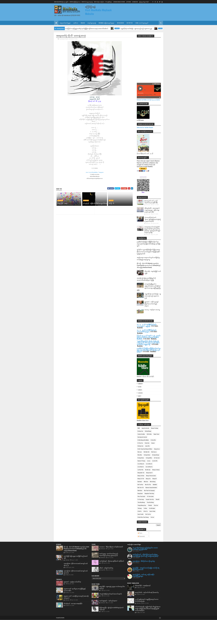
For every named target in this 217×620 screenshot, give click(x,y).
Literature (71, 39)
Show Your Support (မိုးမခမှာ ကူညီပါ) (61, 1)
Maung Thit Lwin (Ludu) (151, 475)
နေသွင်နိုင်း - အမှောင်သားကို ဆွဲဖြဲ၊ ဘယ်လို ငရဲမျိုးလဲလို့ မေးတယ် (145, 568)
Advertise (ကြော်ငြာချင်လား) (75, 1)
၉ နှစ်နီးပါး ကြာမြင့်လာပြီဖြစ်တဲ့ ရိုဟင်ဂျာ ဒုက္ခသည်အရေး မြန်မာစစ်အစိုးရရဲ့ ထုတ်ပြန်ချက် (148, 244)
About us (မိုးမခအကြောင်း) (99, 1)
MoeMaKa (155, 484)
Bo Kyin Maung (148, 431)
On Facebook (120, 23)
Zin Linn (152, 517)
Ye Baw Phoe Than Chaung (143, 517)
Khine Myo (140, 455)
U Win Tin (145, 511)
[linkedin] (157, 2)
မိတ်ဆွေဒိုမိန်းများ (108, 1)
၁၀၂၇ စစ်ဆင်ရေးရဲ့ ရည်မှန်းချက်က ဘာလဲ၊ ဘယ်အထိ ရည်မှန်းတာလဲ (145, 548)
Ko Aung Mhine (149, 458)
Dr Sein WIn (153, 440)
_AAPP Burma (128, 1)
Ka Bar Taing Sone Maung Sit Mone (145, 449)
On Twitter (129, 23)
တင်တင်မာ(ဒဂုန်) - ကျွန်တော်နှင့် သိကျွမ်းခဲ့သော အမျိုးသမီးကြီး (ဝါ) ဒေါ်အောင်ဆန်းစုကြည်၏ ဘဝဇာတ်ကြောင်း (147, 608)
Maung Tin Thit (141, 478)
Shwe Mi (157, 499)
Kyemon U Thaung (141, 461)
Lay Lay (148, 461)
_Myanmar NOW (135, 1)
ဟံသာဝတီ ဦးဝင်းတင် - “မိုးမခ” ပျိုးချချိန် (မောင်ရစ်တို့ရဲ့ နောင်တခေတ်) (152, 219)
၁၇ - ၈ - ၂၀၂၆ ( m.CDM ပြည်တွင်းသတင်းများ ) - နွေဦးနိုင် (147, 325)
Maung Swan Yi (149, 472)
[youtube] (162, 2)
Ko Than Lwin (157, 458)
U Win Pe (139, 511)
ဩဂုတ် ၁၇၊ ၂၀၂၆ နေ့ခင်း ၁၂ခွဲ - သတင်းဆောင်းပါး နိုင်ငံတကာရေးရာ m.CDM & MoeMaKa (148, 337)
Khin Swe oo (153, 452)
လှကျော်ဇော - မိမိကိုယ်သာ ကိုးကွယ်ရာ (143, 561)
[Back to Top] (160, 618)
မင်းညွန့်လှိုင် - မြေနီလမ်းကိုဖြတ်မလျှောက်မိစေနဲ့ (95, 203)
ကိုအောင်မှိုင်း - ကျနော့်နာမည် (143, 585)
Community (140, 383)
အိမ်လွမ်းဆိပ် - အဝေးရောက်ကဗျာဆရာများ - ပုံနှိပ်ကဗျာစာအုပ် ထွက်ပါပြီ (152, 210)
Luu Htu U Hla (140, 469)
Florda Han (147, 443)
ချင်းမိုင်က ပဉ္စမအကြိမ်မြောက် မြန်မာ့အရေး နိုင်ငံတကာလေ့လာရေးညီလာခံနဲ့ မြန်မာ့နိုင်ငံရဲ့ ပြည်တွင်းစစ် (148, 251)
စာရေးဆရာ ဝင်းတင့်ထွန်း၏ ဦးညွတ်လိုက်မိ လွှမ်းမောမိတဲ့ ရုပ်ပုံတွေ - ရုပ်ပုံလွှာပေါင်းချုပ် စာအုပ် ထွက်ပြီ (152, 229)
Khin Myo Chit (146, 452)
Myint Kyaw (140, 490)
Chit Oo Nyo (149, 434)
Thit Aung (140, 508)
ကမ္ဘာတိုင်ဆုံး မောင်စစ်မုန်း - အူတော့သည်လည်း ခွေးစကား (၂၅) (115, 28)
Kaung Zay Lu (157, 449)
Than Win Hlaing (150, 502)
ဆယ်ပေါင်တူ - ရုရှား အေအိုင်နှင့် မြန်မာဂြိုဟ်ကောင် (155, 28)
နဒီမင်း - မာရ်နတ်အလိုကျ (106, 568)
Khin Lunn (140, 452)
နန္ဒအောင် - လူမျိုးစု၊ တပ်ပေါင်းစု (72, 582)
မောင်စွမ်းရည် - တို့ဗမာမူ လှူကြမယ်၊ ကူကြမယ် (111, 561)
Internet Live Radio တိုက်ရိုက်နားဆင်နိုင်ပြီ (148, 100)
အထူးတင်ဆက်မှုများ (65, 23)
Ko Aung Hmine (147, 455)
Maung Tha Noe (141, 475)
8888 (139, 428)
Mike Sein (146, 481)
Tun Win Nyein (152, 508)
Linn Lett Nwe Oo (149, 466)
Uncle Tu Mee (152, 511)
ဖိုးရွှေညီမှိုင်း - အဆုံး (62, 203)
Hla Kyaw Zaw (140, 446)
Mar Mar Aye (147, 469)
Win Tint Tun (148, 514)
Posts (140, 533)
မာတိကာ (75, 23)
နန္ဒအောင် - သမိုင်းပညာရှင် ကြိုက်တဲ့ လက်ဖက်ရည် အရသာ (151, 304)
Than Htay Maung (141, 502)
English (83, 23)
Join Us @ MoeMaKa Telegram (95, 172)
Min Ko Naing (152, 481)
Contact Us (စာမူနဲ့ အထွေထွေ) (87, 1)
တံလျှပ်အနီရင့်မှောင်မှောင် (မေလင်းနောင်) (110, 594)
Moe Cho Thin (148, 484)
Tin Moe (145, 508)
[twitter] (160, 2)
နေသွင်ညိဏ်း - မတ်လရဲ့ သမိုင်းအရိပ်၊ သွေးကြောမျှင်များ (143, 575)
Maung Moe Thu (141, 472)
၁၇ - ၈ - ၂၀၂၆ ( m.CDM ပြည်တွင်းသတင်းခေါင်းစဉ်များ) (147, 331)
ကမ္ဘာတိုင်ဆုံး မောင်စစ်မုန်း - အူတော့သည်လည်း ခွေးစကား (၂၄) (152, 296)
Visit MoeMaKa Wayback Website (98, 12)
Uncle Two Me (140, 514)
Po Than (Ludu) (150, 496)
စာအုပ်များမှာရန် (92, 23)
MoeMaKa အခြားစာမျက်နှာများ (106, 23)
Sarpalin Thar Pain (150, 499)
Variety (139, 396)
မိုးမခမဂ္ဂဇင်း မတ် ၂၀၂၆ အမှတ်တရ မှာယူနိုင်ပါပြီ (150, 202)
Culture (139, 386)
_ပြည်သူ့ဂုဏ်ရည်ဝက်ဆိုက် (144, 1)
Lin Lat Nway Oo (141, 463)
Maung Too (148, 478)
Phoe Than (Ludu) (141, 496)
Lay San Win (154, 461)
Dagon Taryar (156, 434)
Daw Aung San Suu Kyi (142, 437)
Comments (142, 536)
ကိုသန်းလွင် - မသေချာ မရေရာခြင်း (73, 603)
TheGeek (150, 505)
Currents (140, 390)
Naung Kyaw (140, 493)
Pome (76, 39)
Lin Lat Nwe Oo (149, 463)
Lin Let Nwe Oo (141, 466)
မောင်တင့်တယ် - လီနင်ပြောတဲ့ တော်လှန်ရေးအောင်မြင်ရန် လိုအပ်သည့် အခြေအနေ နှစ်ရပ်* (145, 555)
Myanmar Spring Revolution (151, 487)
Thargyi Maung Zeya (142, 505)
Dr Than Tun (140, 443)
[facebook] (153, 2)
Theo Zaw (156, 505)
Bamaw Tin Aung (154, 428)
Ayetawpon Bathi (63, 39)
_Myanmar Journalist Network (119, 1)
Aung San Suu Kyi (145, 428)
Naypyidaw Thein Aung (149, 493)
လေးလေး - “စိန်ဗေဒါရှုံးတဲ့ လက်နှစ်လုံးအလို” (111, 547)
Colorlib (62, 617)
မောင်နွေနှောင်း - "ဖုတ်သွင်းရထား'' (108, 601)
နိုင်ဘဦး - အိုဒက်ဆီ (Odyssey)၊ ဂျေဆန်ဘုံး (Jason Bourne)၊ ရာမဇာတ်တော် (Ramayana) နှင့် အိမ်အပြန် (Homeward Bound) (149, 265)
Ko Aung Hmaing (155, 455)
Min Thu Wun (140, 484)
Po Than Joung (141, 499)
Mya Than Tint (141, 487)
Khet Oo (111, 200)
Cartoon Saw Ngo (141, 434)
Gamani (153, 443)
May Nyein (140, 481)
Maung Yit (154, 478)
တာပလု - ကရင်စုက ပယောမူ (152, 309)
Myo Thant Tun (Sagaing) (149, 490)
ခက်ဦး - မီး (111, 203)
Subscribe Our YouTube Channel (145, 127)
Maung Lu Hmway (155, 469)
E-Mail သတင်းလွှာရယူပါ (141, 23)
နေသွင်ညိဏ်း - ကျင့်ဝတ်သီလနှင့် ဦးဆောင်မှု (147, 592)
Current (96, 28)
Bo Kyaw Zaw (140, 431)
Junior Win (147, 446)
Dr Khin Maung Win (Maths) (143, 440)
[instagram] (155, 2)
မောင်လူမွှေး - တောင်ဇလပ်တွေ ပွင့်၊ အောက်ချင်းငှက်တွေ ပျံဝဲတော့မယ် (108, 554)
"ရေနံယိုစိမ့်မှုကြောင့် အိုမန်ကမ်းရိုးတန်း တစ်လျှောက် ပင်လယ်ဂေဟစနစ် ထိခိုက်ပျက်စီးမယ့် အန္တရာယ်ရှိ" (148, 342)
